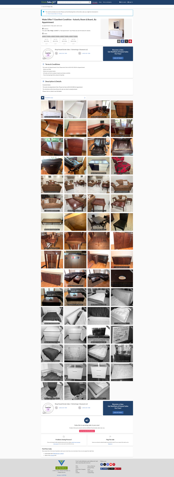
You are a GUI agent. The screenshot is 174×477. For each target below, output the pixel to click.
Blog (77, 471)
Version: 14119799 (61, 475)
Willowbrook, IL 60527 (58, 453)
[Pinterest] (113, 464)
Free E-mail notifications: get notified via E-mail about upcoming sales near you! (87, 462)
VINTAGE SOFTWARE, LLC (65, 470)
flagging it (110, 443)
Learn (77, 467)
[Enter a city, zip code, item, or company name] (89, 2)
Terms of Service (91, 466)
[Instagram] (107, 464)
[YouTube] (110, 464)
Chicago (52, 455)
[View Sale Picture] (75, 109)
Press (89, 469)
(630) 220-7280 (63, 53)
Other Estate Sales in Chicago (55, 13)
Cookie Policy (91, 472)
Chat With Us (62, 468)
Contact (77, 472)
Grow (81, 469)
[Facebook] (101, 464)
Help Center (90, 471)
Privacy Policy (91, 467)
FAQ (77, 466)
